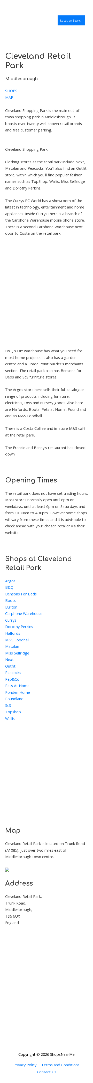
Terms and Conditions (60, 1064)
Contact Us (46, 1071)
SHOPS (11, 90)
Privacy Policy (24, 1064)
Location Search (71, 20)
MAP (9, 97)
